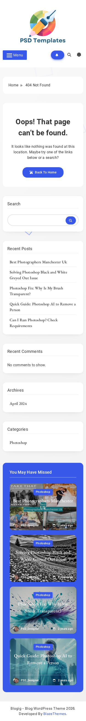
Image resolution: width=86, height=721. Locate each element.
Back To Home (46, 172)
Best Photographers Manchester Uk (38, 261)
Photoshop (18, 442)
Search (14, 203)
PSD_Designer (30, 525)
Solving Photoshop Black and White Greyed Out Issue (43, 555)
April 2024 (18, 403)
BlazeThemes (54, 714)
